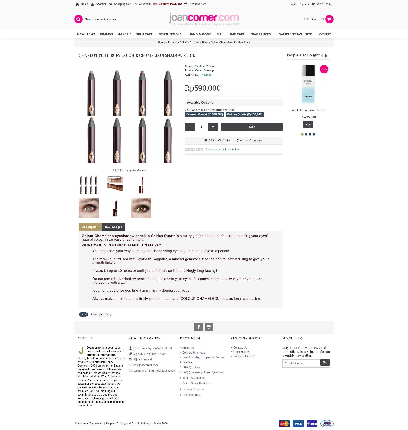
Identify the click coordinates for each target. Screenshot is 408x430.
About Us (188, 347)
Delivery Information (194, 352)
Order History (241, 351)
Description (90, 227)
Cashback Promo (193, 389)
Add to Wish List (219, 140)
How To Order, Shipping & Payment (204, 357)
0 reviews (211, 149)
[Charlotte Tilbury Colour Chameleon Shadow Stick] (130, 115)
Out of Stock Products (196, 383)
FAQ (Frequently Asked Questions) (204, 372)
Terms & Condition (194, 377)
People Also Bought (303, 55)
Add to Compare (251, 140)
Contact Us (240, 347)
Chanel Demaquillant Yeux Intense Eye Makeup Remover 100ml (308, 110)
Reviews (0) (113, 227)
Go (325, 362)
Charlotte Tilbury (204, 66)
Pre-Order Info (191, 394)
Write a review (230, 149)
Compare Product (244, 356)
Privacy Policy (191, 367)
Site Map (187, 362)
